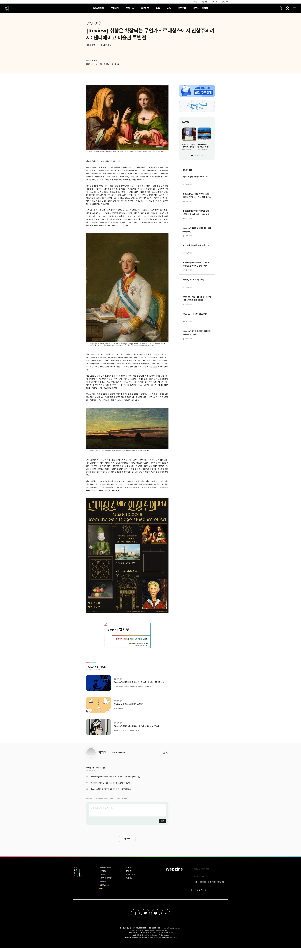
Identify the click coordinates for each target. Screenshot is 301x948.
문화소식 (130, 8)
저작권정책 (103, 882)
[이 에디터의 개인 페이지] (97, 60)
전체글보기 (225, 2)
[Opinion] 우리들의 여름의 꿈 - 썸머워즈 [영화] (196, 230)
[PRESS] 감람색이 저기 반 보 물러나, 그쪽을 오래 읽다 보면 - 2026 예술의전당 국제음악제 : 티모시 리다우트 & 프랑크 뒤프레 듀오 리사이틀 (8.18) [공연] (196, 213)
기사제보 (129, 878)
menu (294, 8)
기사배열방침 (103, 871)
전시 (97, 23)
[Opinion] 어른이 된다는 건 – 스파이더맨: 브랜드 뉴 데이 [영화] (196, 298)
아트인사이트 (7, 8)
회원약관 (102, 874)
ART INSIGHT (77, 872)
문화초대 (182, 8)
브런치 (165, 913)
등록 (162, 821)
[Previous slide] (188, 155)
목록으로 (127, 839)
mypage (287, 8)
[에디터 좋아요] (167, 752)
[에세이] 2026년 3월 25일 (193, 280)
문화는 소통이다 (200, 8)
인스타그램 (155, 913)
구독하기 (198, 890)
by (90, 60)
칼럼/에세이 (98, 8)
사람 (169, 8)
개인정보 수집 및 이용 (207, 882)
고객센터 (129, 871)
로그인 (195, 2)
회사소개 (214, 2)
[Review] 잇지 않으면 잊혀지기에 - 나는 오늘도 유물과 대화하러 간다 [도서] (204, 146)
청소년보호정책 (104, 885)
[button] (192, 155)
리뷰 (158, 8)
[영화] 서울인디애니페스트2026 (195, 177)
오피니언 (115, 8)
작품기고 (145, 8)
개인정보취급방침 (105, 867)
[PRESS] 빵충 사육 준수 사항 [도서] (196, 245)
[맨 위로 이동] (292, 939)
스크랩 (112, 64)
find (280, 8)
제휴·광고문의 (130, 874)
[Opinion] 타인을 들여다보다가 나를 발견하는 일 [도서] (188, 146)
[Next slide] (204, 155)
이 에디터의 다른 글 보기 (119, 752)
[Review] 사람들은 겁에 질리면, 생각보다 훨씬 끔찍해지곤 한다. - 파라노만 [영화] (196, 264)
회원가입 (204, 2)
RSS (103, 889)
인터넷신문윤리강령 (105, 878)
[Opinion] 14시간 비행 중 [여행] (195, 314)
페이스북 (135, 913)
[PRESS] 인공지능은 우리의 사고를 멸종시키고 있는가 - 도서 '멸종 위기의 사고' (196, 196)
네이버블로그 (145, 913)
